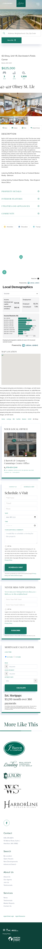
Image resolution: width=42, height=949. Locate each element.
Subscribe (15, 630)
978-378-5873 (8, 3)
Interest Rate (9, 677)
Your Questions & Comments (14, 530)
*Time (6, 521)
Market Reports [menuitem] (9, 903)
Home (3, 419)
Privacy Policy (8, 560)
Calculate (21, 688)
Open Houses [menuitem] (8, 859)
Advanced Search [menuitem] (10, 864)
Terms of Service (14, 575)
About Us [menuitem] (7, 877)
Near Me (10, 40)
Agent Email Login (9, 916)
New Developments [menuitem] (11, 862)
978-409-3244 (11, 467)
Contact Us (7, 472)
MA (14, 419)
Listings (9, 419)
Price (6, 663)
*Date (6, 513)
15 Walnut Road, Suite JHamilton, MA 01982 (12, 842)
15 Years (18, 657)
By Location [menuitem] (8, 856)
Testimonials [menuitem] (8, 885)
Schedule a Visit (29, 487)
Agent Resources (20, 916)
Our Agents (16, 472)
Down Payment (9, 670)
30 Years (10, 657)
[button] (4, 33)
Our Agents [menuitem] (8, 880)
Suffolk (18, 419)
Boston (24, 419)
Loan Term (8, 652)
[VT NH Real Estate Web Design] (14, 939)
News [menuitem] (6, 898)
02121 (29, 419)
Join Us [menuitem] (6, 882)
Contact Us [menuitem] (7, 906)
